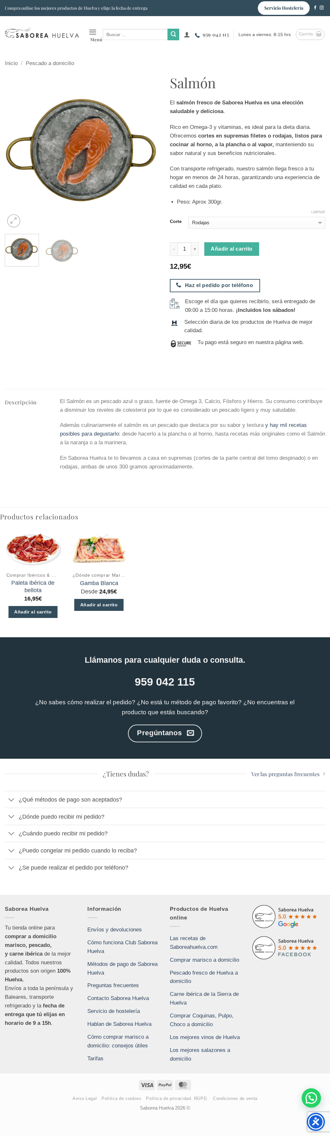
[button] (96, 34)
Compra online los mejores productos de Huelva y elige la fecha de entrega (76, 8)
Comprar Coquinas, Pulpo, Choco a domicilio (201, 1020)
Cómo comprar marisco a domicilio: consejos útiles (118, 1041)
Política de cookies (121, 1098)
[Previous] (16, 151)
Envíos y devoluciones (114, 930)
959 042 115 (216, 34)
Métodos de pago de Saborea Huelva (122, 968)
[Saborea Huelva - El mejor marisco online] (42, 32)
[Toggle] (11, 800)
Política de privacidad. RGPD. (177, 1098)
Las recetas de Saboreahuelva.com (194, 942)
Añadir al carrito (231, 249)
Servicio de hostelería (113, 1011)
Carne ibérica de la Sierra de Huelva (204, 998)
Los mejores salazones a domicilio (200, 1054)
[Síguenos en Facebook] (315, 8)
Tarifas (95, 1058)
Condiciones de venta (235, 1098)
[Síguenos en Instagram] (322, 8)
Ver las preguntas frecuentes (285, 773)
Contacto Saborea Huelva (118, 998)
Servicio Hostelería (283, 8)
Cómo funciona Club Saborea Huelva (122, 946)
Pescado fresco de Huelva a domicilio (204, 977)
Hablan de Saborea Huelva (119, 1024)
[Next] (149, 151)
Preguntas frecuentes (113, 985)
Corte (176, 221)
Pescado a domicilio (50, 63)
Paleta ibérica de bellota (32, 586)
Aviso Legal (85, 1098)
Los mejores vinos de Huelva (205, 1037)
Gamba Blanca (99, 583)
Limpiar (318, 212)
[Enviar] (173, 34)
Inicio (11, 63)
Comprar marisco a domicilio (204, 960)
